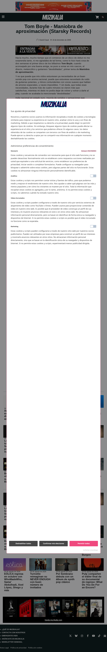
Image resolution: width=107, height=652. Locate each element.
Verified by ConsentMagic (90, 550)
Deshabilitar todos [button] (23, 543)
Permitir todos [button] (84, 543)
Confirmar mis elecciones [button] (53, 543)
